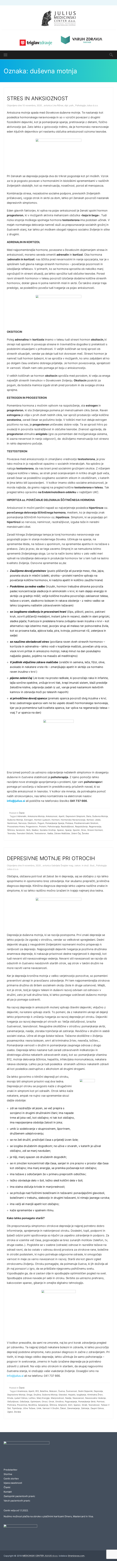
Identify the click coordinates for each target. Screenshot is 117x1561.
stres (83, 830)
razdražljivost (67, 826)
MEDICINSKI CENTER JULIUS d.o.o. (40, 1555)
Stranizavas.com (76, 1555)
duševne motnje (15, 820)
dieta (88, 816)
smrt (70, 1405)
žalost (63, 1408)
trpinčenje (17, 1408)
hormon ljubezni (42, 820)
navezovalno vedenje (95, 1398)
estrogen (28, 820)
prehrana (11, 1405)
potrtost (101, 1401)
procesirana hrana (16, 826)
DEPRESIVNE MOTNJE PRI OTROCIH (51, 858)
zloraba (17, 1412)
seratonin (20, 830)
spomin (76, 830)
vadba (50, 833)
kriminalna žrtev (95, 1394)
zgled (10, 1412)
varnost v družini (51, 1408)
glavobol (63, 1394)
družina (37, 1394)
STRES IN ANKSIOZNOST (37, 98)
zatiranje (85, 1408)
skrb (28, 830)
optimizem (35, 1401)
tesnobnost (94, 1405)
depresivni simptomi (75, 816)
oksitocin (32, 823)
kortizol (90, 820)
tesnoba (11, 833)
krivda (10, 1398)
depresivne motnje (16, 1394)
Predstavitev (10, 1469)
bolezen (53, 1391)
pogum (41, 823)
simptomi (62, 1405)
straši (84, 1405)
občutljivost (13, 1401)
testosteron (40, 833)
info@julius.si (15, 1375)
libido (98, 820)
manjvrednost (57, 1398)
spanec (60, 830)
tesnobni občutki (25, 833)
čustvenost (71, 1391)
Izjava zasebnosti (13, 1482)
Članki (22, 813)
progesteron (32, 826)
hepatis (71, 1394)
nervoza (22, 823)
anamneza (22, 1391)
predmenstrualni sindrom (86, 823)
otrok (51, 1401)
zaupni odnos (97, 1408)
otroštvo (59, 1401)
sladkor (35, 830)
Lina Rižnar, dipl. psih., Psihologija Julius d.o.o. (75, 105)
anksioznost (51, 816)
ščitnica (11, 830)
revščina (32, 1405)
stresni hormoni (95, 830)
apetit (61, 816)
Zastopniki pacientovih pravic (19, 1496)
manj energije (43, 1398)
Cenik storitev (11, 1478)
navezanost (78, 1398)
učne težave (29, 1408)
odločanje (24, 1401)
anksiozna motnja (36, 816)
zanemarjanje (73, 1408)
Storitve (8, 1474)
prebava (69, 823)
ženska (85, 833)
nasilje (68, 1398)
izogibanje (81, 1394)
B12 (37, 1391)
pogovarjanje (71, 1401)
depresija (98, 1391)
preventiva (22, 1405)
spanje (68, 830)
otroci (45, 1401)
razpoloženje (81, 826)
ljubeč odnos (20, 1398)
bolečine (44, 1391)
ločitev (32, 1398)
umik (39, 1408)
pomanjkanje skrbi (87, 1401)
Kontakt (8, 1491)
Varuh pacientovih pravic (17, 1500)
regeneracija (95, 826)
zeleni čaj (76, 833)
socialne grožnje (48, 830)
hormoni (55, 820)
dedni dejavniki (85, 1391)
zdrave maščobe (62, 833)
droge (29, 1394)
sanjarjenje (43, 1405)
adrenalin (21, 816)
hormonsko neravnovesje (73, 820)
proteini (42, 826)
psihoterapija (54, 826)
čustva (61, 1391)
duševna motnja (100, 816)
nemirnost (12, 823)
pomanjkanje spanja (54, 823)
